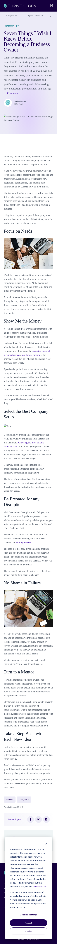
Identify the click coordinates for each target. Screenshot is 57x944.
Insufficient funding (30, 355)
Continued (13, 93)
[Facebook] (30, 819)
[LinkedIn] (46, 819)
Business (9, 799)
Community (11, 26)
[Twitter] (38, 819)
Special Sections (34, 16)
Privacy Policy (39, 886)
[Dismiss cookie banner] (46, 843)
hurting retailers (23, 542)
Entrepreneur (24, 799)
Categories (10, 16)
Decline (28, 931)
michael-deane (20, 101)
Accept (28, 923)
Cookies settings (28, 914)
